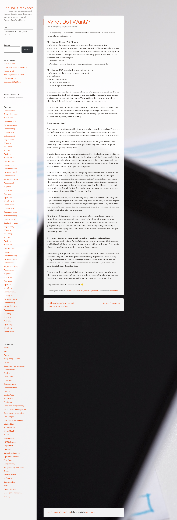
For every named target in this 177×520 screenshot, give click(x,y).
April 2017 (8, 154)
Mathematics (9, 427)
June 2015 (8, 233)
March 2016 (9, 201)
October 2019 (9, 128)
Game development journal (15, 409)
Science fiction (10, 474)
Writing (7, 496)
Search (7, 45)
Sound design (9, 482)
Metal (6, 434)
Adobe (6, 347)
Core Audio (76, 290)
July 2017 (7, 143)
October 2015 (9, 219)
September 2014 (11, 266)
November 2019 (10, 125)
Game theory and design (14, 413)
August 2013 (9, 310)
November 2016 (10, 172)
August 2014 (9, 270)
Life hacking (9, 424)
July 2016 (7, 186)
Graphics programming (13, 420)
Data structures (10, 387)
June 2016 (8, 190)
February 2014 (10, 292)
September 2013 (10, 306)
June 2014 (8, 277)
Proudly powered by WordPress (59, 512)
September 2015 (11, 223)
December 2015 (10, 212)
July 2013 (7, 313)
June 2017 (8, 146)
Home (6, 27)
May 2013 (7, 321)
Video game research (13, 493)
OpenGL (7, 449)
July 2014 (7, 273)
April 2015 (8, 241)
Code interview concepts (14, 366)
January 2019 (9, 132)
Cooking (7, 373)
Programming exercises (14, 467)
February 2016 (10, 204)
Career (68, 290)
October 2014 (9, 262)
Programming (86, 290)
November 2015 (10, 215)
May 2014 (8, 281)
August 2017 (9, 139)
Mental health (10, 431)
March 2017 (8, 157)
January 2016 (9, 208)
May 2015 (8, 237)
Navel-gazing (9, 438)
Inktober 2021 (10, 63)
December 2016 (10, 168)
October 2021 (9, 110)
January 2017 (9, 165)
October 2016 (9, 175)
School (95, 290)
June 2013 (8, 317)
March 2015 (8, 244)
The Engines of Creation (14, 74)
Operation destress (12, 453)
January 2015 (9, 252)
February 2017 (10, 161)
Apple (6, 355)
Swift (6, 485)
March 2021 (8, 117)
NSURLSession (10, 442)
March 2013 (8, 328)
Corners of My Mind (12, 82)
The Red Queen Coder (18, 8)
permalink (114, 290)
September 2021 (11, 114)
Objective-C (8, 445)
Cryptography (10, 384)
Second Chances (111, 303)
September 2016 (11, 179)
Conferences (9, 369)
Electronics (8, 398)
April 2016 (8, 197)
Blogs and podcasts (12, 358)
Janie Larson (72, 26)
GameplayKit (9, 416)
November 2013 (10, 299)
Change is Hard (10, 78)
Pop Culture (9, 460)
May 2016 (8, 194)
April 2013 (8, 324)
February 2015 (10, 248)
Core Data (8, 380)
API (5, 351)
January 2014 (9, 295)
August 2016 (9, 183)
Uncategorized (10, 489)
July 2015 (7, 230)
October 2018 (9, 136)
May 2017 (8, 150)
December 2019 (10, 121)
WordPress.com (91, 512)
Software (8, 478)
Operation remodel (12, 456)
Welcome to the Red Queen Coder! (15, 33)
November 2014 (10, 259)
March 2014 (8, 288)
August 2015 (9, 226)
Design (7, 391)
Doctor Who (9, 395)
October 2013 (9, 302)
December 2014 (10, 255)
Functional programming (14, 405)
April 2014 (8, 284)
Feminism (8, 402)
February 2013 (9, 331)
